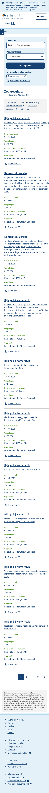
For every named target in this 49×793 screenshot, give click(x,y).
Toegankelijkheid (15, 746)
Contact (10, 723)
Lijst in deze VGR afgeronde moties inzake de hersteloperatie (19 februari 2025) (24, 520)
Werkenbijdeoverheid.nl (18, 784)
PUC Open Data (14, 766)
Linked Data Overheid (17, 763)
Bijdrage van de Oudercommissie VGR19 (22, 469)
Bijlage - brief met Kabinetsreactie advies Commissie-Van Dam (22, 366)
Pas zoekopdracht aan (20, 80)
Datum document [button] (14, 105)
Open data (12, 760)
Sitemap (11, 749)
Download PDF (14, 163)
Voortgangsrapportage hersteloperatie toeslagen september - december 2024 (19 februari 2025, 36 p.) (26, 574)
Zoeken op (11, 41)
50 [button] (28, 109)
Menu (42, 16)
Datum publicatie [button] (27, 102)
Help (9, 729)
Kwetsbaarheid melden (17, 753)
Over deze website (15, 720)
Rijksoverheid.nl (14, 777)
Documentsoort (13, 52)
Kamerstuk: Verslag (15, 173)
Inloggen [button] (7, 23)
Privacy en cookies (15, 743)
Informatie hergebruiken (18, 740)
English (10, 726)
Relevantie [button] (32, 105)
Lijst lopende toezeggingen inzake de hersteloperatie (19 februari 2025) (20, 418)
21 (38, 677)
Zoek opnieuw (25, 65)
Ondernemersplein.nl (16, 780)
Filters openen (2, 29)
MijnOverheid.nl (14, 774)
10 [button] (16, 109)
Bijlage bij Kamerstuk (17, 118)
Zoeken (10, 732)
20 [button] (22, 109)
